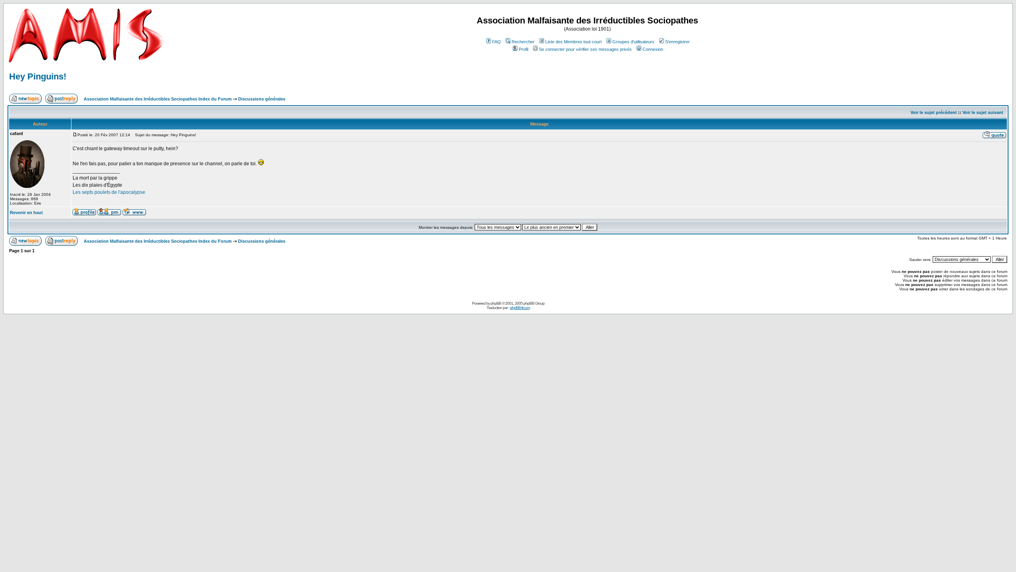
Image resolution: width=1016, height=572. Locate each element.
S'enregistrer (677, 41)
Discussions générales (261, 99)
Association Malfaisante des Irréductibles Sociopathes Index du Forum (158, 99)
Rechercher (523, 41)
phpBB (496, 303)
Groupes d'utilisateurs (633, 41)
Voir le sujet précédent (933, 112)
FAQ (496, 41)
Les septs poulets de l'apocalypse (109, 192)
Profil (523, 49)
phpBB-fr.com (520, 307)
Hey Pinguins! (37, 76)
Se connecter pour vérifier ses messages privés (585, 49)
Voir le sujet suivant (982, 112)
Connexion (653, 49)
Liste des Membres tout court (573, 41)
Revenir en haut (26, 212)
